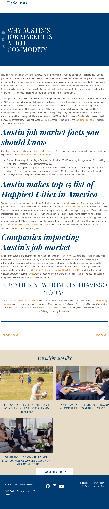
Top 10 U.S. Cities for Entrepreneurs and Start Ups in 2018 (52, 270)
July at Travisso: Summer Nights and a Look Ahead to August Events (83, 406)
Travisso (18, 307)
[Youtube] (61, 486)
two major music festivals (26, 224)
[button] (3, 33)
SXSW (45, 224)
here (32, 273)
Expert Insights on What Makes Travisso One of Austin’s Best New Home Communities (26, 460)
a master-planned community (23, 300)
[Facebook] (47, 486)
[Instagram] (54, 486)
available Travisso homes (50, 307)
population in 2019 (84, 119)
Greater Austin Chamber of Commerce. (34, 154)
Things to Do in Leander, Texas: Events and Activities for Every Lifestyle (26, 408)
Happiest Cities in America (73, 206)
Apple (14, 259)
